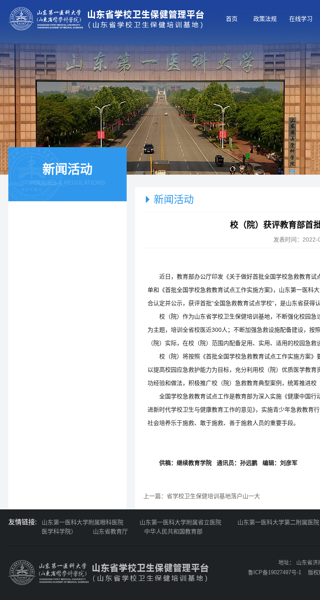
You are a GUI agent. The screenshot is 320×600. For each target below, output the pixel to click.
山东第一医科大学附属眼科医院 (82, 522)
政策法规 (265, 18)
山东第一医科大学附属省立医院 (180, 522)
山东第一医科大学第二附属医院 (278, 522)
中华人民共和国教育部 (173, 531)
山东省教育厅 (110, 531)
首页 (232, 18)
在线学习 (300, 18)
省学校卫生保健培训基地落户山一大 (213, 496)
